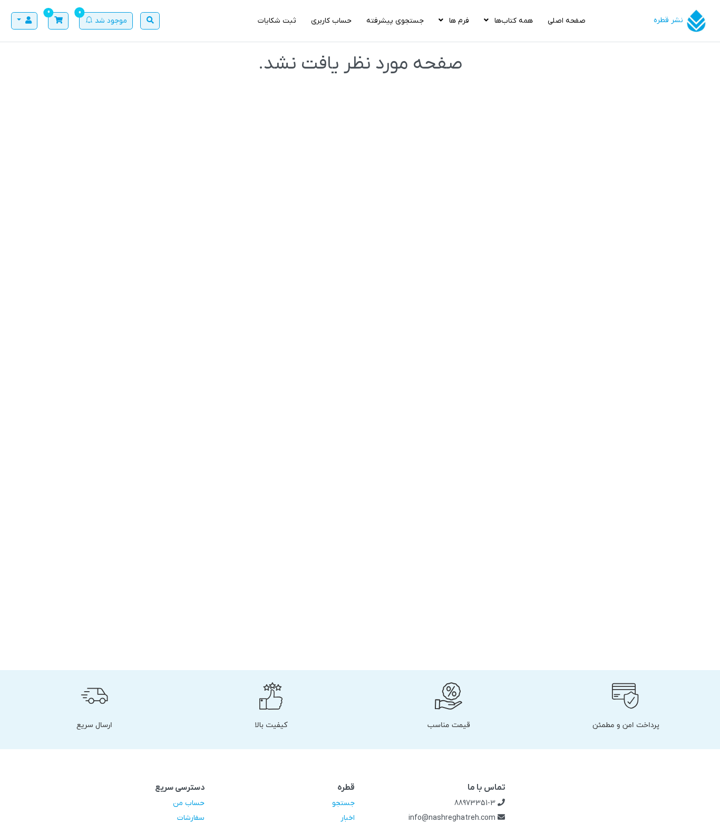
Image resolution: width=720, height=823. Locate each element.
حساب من (189, 803)
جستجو (343, 803)
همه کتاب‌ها (512, 21)
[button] (58, 21)
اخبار (347, 818)
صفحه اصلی (567, 21)
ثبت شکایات (277, 21)
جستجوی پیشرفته (395, 21)
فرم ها (458, 21)
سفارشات (191, 818)
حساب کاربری (331, 21)
